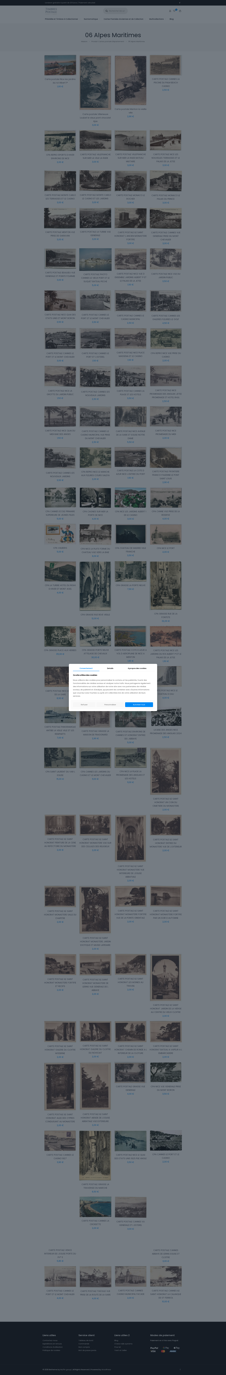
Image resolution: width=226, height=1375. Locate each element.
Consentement (86, 668)
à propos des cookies (137, 668)
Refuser (84, 704)
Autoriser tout (139, 704)
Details (110, 668)
